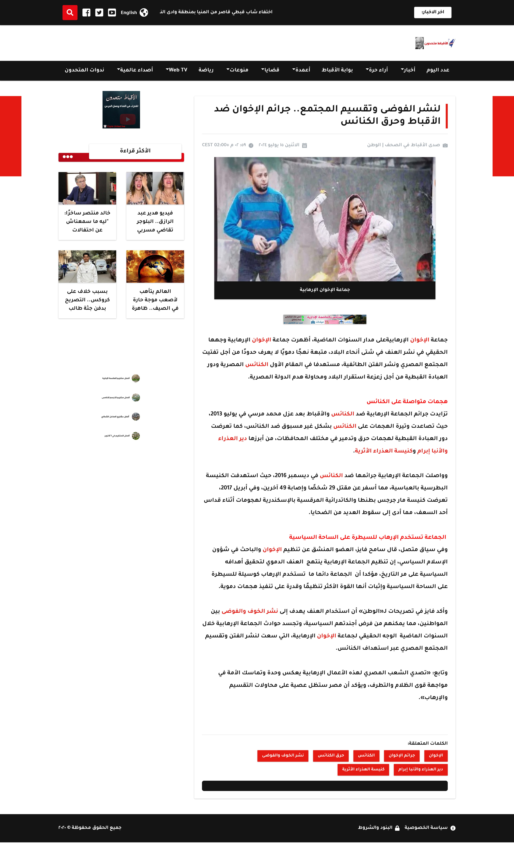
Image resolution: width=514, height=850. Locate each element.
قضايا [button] (271, 71)
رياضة (206, 71)
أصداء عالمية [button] (136, 71)
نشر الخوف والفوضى (250, 612)
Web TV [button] (178, 71)
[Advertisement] (107, 41)
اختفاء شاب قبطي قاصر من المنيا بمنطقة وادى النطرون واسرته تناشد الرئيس (289, 12)
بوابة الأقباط (337, 71)
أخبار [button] (409, 71)
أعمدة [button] (302, 71)
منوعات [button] (239, 71)
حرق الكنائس (331, 756)
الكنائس (257, 365)
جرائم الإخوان (402, 756)
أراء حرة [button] (378, 71)
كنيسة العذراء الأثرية (384, 451)
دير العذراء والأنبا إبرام (420, 769)
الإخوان (419, 340)
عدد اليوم (438, 71)
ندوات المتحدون (84, 71)
